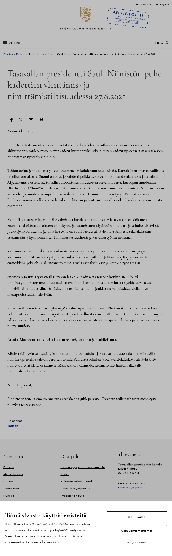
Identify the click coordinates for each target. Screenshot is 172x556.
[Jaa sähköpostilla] (31, 119)
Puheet (20, 53)
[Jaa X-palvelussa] (21, 119)
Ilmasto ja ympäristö (75, 488)
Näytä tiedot (136, 542)
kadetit (12, 426)
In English (162, 4)
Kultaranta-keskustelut (77, 481)
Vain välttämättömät (136, 531)
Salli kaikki (136, 517)
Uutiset (8, 481)
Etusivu (8, 53)
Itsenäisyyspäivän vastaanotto (82, 467)
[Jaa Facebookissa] (11, 119)
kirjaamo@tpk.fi (130, 487)
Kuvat (64, 474)
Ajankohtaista (13, 474)
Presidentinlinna (72, 495)
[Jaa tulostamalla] (41, 119)
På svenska (143, 4)
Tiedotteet (11, 488)
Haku (159, 42)
